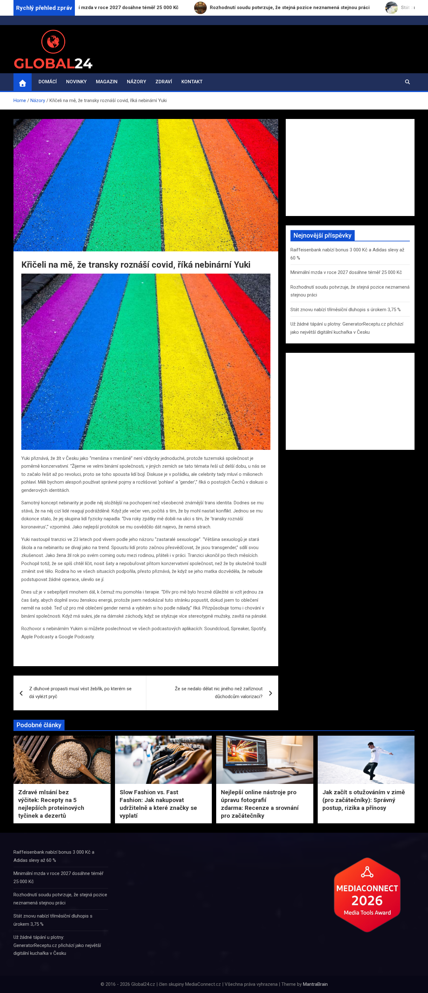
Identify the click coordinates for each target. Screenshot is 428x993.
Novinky (76, 82)
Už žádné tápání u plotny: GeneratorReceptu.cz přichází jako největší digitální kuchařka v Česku (57, 945)
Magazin (106, 82)
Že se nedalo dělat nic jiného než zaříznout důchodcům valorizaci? (219, 693)
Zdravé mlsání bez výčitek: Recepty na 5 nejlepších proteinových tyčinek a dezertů (51, 804)
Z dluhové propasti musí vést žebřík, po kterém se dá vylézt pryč (80, 693)
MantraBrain (315, 984)
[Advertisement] (350, 167)
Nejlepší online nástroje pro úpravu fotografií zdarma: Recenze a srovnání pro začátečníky (260, 804)
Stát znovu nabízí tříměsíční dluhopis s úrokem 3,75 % (345, 309)
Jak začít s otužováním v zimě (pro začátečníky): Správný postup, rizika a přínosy (363, 800)
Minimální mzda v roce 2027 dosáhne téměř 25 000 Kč (346, 272)
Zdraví (163, 82)
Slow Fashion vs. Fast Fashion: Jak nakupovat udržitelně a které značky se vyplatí (158, 804)
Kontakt (191, 82)
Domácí (48, 82)
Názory (136, 82)
